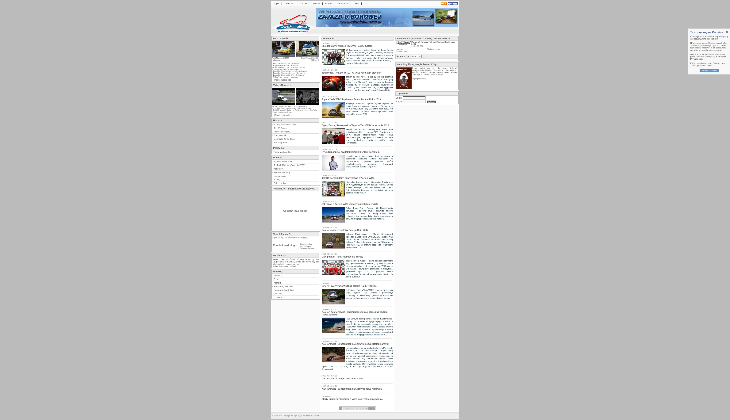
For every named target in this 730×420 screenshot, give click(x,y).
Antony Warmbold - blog (285, 124)
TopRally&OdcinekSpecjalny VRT (289, 165)
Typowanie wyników (283, 161)
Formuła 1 (289, 3)
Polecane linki (280, 183)
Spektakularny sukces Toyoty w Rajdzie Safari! (347, 46)
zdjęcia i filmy (422, 74)
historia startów (436, 72)
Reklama (278, 293)
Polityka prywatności (283, 286)
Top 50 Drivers (280, 128)
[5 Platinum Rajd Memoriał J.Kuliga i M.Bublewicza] (403, 44)
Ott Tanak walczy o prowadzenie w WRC (343, 378)
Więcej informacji (419, 79)
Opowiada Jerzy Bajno (284, 139)
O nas (276, 279)
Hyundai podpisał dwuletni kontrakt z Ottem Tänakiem (351, 152)
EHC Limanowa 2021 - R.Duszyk (286, 64)
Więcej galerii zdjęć (282, 80)
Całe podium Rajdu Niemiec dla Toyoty (342, 256)
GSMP (304, 3)
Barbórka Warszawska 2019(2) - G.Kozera (290, 71)
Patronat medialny (282, 172)
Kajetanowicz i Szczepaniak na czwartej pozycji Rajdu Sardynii (355, 344)
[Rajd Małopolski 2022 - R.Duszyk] (307, 49)
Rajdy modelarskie (282, 152)
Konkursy (278, 169)
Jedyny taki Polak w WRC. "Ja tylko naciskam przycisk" (352, 72)
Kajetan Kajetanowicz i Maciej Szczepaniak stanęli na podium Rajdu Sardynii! (355, 313)
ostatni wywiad (450, 72)
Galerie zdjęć (280, 176)
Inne (357, 3)
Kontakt (277, 283)
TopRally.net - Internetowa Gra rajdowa (294, 188)
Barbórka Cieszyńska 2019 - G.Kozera (288, 75)
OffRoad (329, 3)
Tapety (277, 179)
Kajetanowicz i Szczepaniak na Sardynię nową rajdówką (352, 389)
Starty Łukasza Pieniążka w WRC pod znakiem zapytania (352, 399)
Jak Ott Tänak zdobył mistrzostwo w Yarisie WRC (348, 178)
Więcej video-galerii (282, 115)
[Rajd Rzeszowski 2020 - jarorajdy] (284, 104)
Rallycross (343, 3)
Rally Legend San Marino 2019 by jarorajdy (290, 106)
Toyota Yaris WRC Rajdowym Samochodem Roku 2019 (351, 99)
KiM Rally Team (281, 142)
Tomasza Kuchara (307, 248)
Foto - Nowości (281, 38)
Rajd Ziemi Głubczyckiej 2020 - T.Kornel (289, 67)
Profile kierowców (282, 132)
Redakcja (278, 275)
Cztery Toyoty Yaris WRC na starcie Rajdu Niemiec (349, 286)
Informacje (400, 49)
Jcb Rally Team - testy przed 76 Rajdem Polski (292, 108)
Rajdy (276, 3)
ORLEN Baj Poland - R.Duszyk (285, 77)
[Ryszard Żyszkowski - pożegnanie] (307, 104)
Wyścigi (316, 3)
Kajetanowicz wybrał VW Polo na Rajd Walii (345, 230)
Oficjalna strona (433, 49)
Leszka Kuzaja (305, 246)
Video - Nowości (281, 85)
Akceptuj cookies (709, 70)
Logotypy (278, 297)
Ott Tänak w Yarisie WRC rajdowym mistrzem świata (350, 204)
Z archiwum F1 (281, 135)
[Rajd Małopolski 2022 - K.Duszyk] (283, 55)
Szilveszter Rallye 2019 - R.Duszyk (287, 69)
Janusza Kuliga (306, 244)
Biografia (424, 72)
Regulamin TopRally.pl (284, 290)
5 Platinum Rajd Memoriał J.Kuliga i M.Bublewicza (423, 38)
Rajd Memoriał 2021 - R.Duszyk (286, 66)
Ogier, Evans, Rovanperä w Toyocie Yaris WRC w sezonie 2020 (355, 125)
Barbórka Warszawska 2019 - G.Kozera (289, 73)
